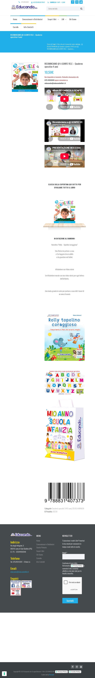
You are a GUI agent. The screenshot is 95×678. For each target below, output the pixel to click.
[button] (38, 67)
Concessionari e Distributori (32, 19)
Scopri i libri (52, 19)
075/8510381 (25, 2)
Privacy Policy (77, 566)
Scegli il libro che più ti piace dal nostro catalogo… (67, 44)
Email (64, 552)
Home (15, 19)
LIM (63, 19)
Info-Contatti (29, 27)
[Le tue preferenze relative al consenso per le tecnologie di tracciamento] (4, 673)
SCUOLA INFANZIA (52, 46)
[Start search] (81, 8)
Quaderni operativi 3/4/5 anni (68, 46)
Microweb (51, 675)
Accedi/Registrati (39, 2)
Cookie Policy (75, 672)
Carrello (15, 27)
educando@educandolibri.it (19, 571)
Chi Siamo (72, 19)
